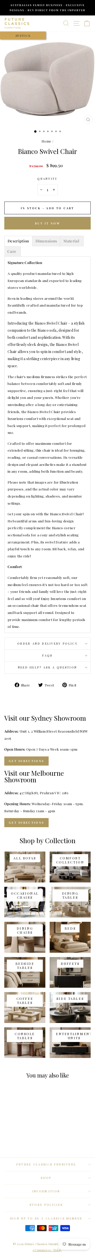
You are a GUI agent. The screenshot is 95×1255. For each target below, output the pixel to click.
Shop (46, 1178)
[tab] (18, 241)
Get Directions (26, 761)
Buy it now (47, 223)
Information (46, 1191)
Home (46, 141)
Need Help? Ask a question (47, 667)
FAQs (47, 655)
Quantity (47, 179)
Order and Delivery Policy (47, 643)
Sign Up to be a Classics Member (46, 1218)
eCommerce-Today (47, 1250)
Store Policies (46, 1205)
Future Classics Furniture (46, 1164)
